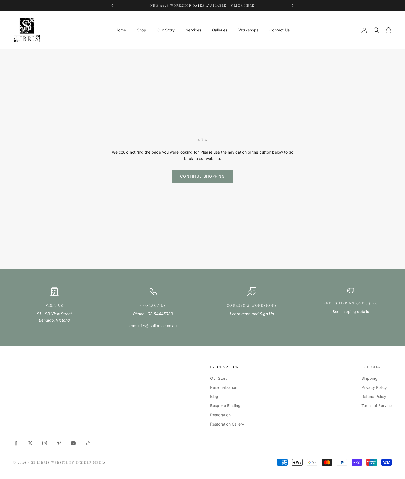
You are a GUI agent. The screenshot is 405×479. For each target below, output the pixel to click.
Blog (214, 396)
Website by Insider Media (78, 462)
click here (243, 5)
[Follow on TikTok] (87, 443)
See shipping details (351, 311)
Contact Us (279, 30)
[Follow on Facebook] (16, 443)
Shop (141, 30)
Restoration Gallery (227, 424)
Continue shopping (202, 176)
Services (193, 30)
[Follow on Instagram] (44, 443)
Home (120, 30)
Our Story (166, 30)
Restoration (220, 415)
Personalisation (223, 387)
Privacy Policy (374, 387)
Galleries (219, 30)
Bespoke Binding (225, 405)
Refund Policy (373, 396)
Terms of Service (376, 405)
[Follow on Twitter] (30, 443)
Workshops (248, 30)
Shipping (369, 378)
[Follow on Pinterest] (59, 443)
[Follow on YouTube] (73, 443)
